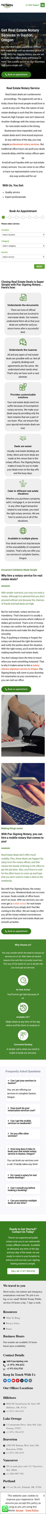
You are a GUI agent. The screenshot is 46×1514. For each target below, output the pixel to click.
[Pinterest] (17, 1380)
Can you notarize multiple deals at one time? (22, 1201)
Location (5, 230)
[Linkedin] (26, 1380)
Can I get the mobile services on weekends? (20, 1122)
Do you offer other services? (18, 1134)
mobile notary (19, 903)
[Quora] (30, 1380)
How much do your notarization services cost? (21, 1109)
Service (4, 252)
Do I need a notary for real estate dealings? (22, 1176)
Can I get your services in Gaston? (22, 1081)
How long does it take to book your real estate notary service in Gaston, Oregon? (22, 1151)
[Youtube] (13, 1380)
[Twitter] (9, 1380)
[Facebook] (5, 1380)
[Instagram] (22, 1380)
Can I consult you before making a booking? (21, 1189)
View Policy (32, 1510)
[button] (43, 5)
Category (5, 241)
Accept (20, 1510)
